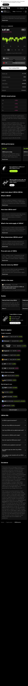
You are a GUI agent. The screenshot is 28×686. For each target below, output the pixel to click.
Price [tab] (14, 11)
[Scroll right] (23, 11)
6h (15, 49)
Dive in (4, 308)
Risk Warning (5, 501)
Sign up (22, 8)
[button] (18, 8)
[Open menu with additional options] (26, 8)
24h (19, 49)
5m (8, 49)
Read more (5, 20)
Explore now (13, 171)
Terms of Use (21, 500)
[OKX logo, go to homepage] (5, 8)
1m (5, 49)
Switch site (6, 4)
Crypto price (9, 522)
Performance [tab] (19, 11)
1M (22, 49)
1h (12, 49)
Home (2, 522)
